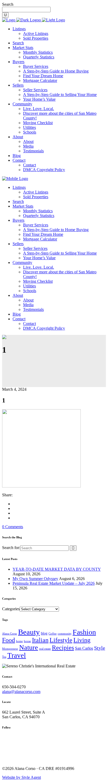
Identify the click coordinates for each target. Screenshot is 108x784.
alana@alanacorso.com (21, 691)
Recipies (63, 647)
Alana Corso (9, 633)
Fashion (84, 632)
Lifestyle (61, 639)
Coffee (52, 633)
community (65, 633)
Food (8, 640)
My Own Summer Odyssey (35, 578)
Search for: (11, 547)
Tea (4, 656)
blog (44, 633)
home (19, 641)
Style (99, 648)
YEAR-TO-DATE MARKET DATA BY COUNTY (57, 569)
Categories (11, 609)
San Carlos (84, 648)
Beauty (29, 632)
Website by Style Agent (21, 777)
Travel (16, 655)
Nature (28, 647)
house (27, 641)
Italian (40, 639)
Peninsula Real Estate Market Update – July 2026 (54, 583)
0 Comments (12, 526)
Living (81, 639)
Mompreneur (10, 648)
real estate (45, 648)
